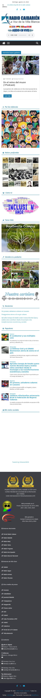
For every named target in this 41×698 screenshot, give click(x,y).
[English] (13, 26)
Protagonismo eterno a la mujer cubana (14, 314)
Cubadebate (7, 594)
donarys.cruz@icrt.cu (9, 663)
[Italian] (20, 26)
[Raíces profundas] (20, 157)
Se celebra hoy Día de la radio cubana (18, 5)
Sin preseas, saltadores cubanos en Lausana (15, 311)
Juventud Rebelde (8, 597)
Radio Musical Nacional (10, 556)
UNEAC (5, 622)
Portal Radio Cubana (9, 534)
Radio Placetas (7, 578)
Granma (6, 590)
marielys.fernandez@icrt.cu (11, 670)
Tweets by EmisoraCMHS (20, 462)
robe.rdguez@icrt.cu (9, 678)
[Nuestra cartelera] (20, 293)
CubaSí (5, 615)
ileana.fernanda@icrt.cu (10, 649)
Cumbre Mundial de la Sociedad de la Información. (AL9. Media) (20, 492)
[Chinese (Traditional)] (30, 26)
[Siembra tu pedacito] (20, 262)
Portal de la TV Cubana (10, 630)
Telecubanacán (8, 633)
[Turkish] (28, 26)
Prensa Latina (7, 608)
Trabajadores (7, 601)
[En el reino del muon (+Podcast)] (20, 65)
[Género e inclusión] (20, 197)
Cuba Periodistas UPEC (10, 619)
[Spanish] (10, 26)
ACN (4, 612)
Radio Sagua (7, 571)
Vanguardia (7, 604)
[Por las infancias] (20, 111)
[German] (18, 26)
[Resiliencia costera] (20, 225)
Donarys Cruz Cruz (18, 79)
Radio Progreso (8, 549)
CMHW (5, 567)
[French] (15, 26)
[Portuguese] (23, 26)
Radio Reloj (6, 541)
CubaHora (6, 626)
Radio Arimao (7, 574)
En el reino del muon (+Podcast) (14, 84)
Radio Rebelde (7, 538)
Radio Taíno (7, 545)
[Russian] (25, 26)
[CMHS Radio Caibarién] (4, 43)
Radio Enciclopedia (9, 552)
